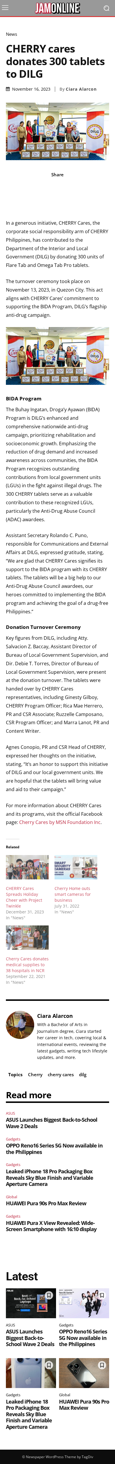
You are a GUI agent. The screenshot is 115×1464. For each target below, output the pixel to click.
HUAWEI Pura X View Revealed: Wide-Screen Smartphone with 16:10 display (51, 1226)
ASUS (10, 1113)
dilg (82, 1074)
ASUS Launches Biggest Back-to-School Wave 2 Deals (51, 1123)
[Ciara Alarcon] (20, 1036)
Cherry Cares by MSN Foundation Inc (60, 822)
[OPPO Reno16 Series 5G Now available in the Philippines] (84, 1303)
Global (11, 1196)
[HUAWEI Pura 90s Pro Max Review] (84, 1373)
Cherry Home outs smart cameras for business (73, 894)
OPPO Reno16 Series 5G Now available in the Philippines (54, 1148)
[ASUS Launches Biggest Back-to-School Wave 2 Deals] (31, 1303)
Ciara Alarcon (81, 89)
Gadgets (13, 1139)
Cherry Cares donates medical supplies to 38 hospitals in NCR (27, 964)
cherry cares (61, 1074)
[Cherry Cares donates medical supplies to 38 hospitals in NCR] (27, 937)
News (11, 34)
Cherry (35, 1074)
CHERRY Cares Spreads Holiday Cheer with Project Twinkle (24, 897)
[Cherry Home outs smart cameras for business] (76, 867)
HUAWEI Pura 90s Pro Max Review (46, 1203)
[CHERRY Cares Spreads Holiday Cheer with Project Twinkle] (27, 867)
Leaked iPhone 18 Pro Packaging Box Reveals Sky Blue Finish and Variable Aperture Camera (49, 1177)
